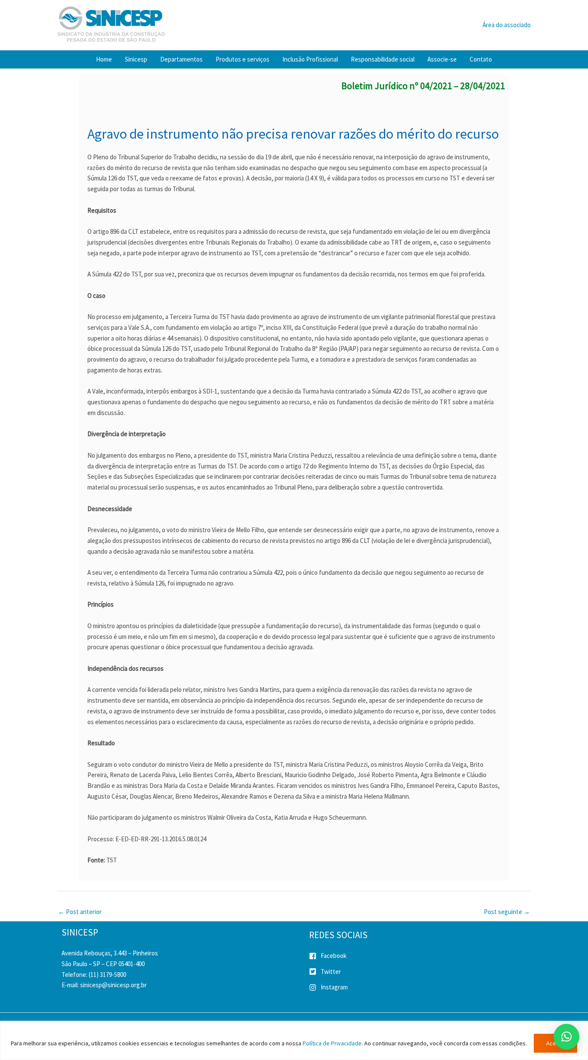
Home (104, 59)
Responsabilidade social (383, 59)
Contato (481, 59)
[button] (566, 1037)
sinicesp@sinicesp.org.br (113, 985)
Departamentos (181, 59)
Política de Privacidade (332, 1043)
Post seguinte (507, 912)
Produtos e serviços (242, 59)
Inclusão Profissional (310, 59)
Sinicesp (136, 59)
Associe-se (442, 59)
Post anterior (80, 912)
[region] (294, 1040)
